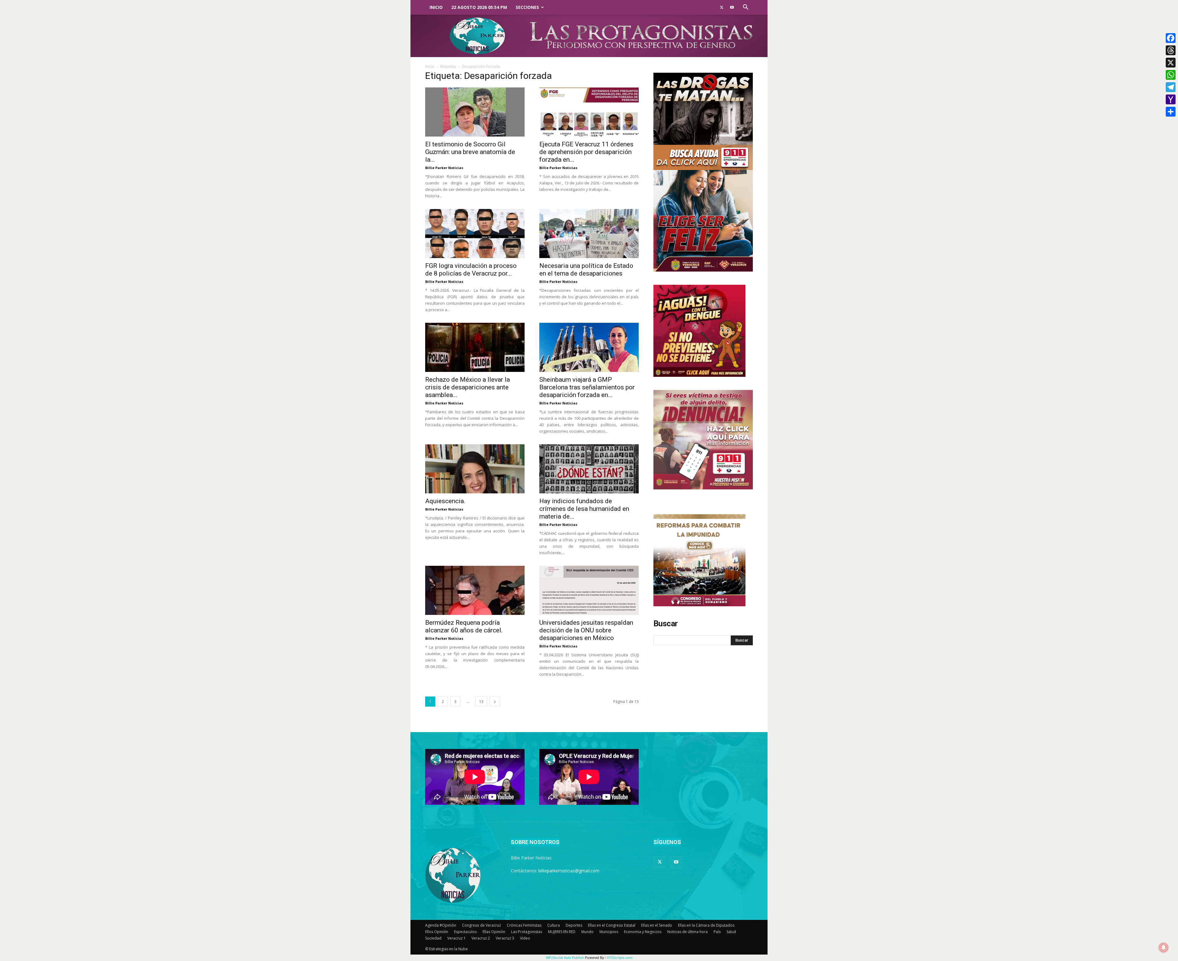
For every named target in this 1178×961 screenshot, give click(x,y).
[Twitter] (721, 7)
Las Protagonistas (526, 931)
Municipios (608, 931)
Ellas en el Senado (656, 925)
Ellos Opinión (436, 931)
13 (481, 701)
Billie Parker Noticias (444, 167)
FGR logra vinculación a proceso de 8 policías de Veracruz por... (471, 269)
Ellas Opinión (494, 931)
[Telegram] (1171, 87)
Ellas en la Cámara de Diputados (706, 925)
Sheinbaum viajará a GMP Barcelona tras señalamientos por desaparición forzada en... (587, 387)
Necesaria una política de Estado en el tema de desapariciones (586, 269)
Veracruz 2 (481, 938)
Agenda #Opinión (440, 925)
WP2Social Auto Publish (565, 957)
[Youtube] (732, 7)
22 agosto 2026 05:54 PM (479, 7)
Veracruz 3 (505, 938)
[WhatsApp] (1171, 75)
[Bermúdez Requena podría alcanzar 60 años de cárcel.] (475, 590)
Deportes (574, 925)
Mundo (587, 931)
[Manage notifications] (1163, 947)
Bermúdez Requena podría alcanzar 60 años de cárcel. (464, 626)
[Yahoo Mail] (1171, 99)
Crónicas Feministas (524, 925)
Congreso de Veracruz (481, 925)
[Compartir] (1171, 112)
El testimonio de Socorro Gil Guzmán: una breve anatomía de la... (470, 152)
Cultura (553, 925)
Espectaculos (465, 931)
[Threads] (1171, 50)
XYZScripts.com (620, 957)
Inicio (436, 7)
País (717, 931)
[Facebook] (1171, 38)
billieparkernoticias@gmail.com (568, 871)
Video (525, 938)
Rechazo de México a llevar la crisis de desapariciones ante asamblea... (467, 387)
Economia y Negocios (642, 931)
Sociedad (433, 938)
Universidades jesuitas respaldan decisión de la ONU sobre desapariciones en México (586, 630)
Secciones (527, 7)
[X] (1171, 62)
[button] (745, 8)
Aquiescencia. (445, 501)
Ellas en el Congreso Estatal (611, 925)
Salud (731, 931)
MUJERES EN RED (562, 931)
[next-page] (495, 702)
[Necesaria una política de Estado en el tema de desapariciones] (589, 233)
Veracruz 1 (456, 938)
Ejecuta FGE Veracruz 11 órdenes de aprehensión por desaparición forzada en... (586, 152)
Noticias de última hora (687, 931)
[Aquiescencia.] (475, 468)
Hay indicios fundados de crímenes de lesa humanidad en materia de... (584, 508)
